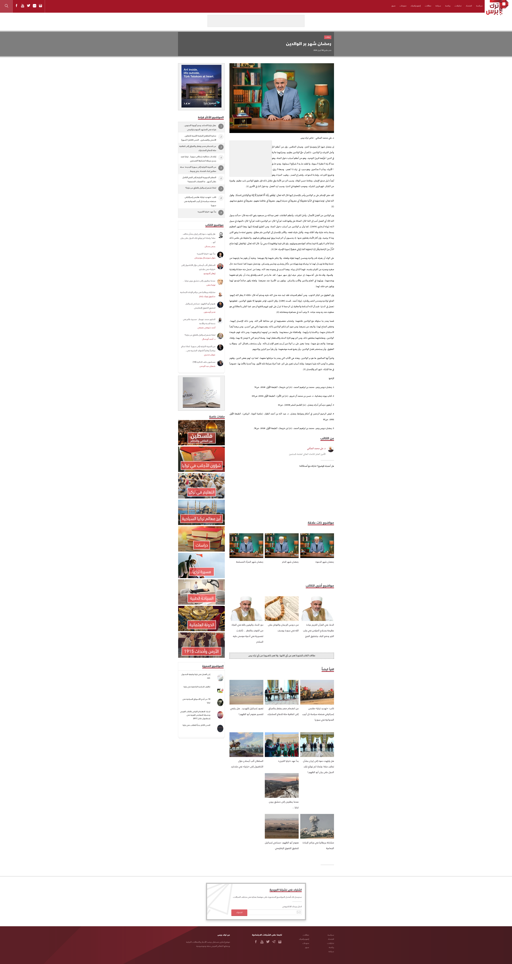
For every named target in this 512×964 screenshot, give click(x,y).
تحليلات (458, 5)
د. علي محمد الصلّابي (316, 448)
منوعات (403, 5)
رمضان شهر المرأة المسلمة (249, 561)
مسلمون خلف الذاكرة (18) (204, 362)
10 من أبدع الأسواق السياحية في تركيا (196, 700)
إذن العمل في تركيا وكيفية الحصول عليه (195, 675)
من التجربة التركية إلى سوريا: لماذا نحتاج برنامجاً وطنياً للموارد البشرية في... (198, 348)
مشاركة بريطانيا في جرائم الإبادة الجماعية (197, 292)
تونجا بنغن (211, 285)
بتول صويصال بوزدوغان (205, 258)
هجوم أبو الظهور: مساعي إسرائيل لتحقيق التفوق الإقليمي (200, 305)
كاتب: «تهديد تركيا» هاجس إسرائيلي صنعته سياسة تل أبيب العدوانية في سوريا (318, 714)
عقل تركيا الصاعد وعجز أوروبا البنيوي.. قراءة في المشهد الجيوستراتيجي (199, 127)
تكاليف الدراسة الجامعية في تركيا (197, 686)
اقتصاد (469, 5)
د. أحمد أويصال (208, 339)
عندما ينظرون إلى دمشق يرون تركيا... (199, 281)
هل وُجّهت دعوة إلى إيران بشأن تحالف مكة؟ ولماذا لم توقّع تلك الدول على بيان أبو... (198, 238)
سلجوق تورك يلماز (207, 296)
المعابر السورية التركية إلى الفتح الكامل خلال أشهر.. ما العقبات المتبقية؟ (199, 179)
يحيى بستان (210, 246)
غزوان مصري (209, 354)
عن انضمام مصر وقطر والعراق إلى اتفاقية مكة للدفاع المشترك (197, 148)
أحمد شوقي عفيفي (206, 327)
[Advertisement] (251, 157)
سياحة (438, 5)
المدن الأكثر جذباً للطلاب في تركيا (196, 725)
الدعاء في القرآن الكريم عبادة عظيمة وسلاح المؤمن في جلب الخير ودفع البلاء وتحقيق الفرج (318, 630)
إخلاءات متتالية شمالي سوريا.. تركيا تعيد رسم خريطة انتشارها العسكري (198, 158)
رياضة (447, 5)
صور (393, 5)
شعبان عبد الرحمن (207, 366)
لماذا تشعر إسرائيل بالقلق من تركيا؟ (200, 188)
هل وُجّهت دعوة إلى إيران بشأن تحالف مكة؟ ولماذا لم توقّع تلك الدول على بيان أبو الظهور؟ (318, 766)
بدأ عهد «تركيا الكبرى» (288, 760)
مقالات (428, 5)
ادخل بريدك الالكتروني (292, 906)
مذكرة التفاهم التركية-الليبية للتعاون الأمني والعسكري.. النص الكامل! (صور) (198, 138)
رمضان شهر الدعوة (325, 561)
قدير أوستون (209, 312)
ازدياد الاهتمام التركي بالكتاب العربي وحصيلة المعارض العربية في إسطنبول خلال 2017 (195, 715)
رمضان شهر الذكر (290, 561)
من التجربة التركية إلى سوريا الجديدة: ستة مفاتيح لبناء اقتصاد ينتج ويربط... (198, 169)
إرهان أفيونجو (209, 273)
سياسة (479, 5)
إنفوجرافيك (416, 5)
